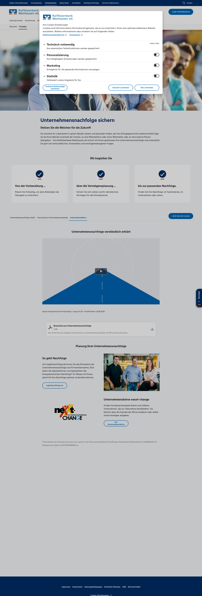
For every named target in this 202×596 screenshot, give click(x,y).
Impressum (75, 34)
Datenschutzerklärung (54, 34)
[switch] (156, 54)
